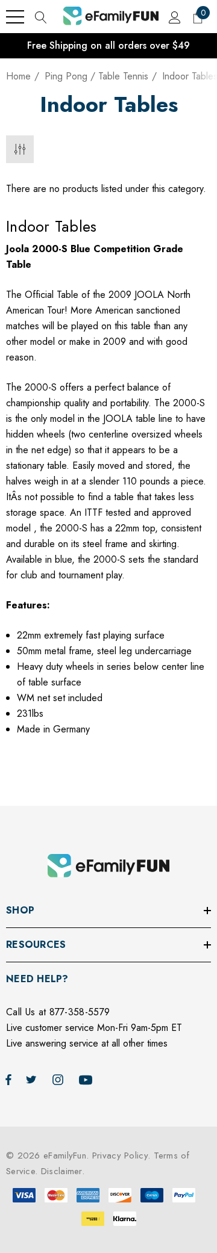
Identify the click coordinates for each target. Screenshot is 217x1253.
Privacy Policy (120, 1155)
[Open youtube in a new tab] (87, 1079)
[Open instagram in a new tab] (59, 1079)
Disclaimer (61, 1171)
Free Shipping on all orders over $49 (108, 45)
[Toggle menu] (15, 17)
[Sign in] (174, 17)
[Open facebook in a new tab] (8, 1079)
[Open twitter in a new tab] (33, 1079)
